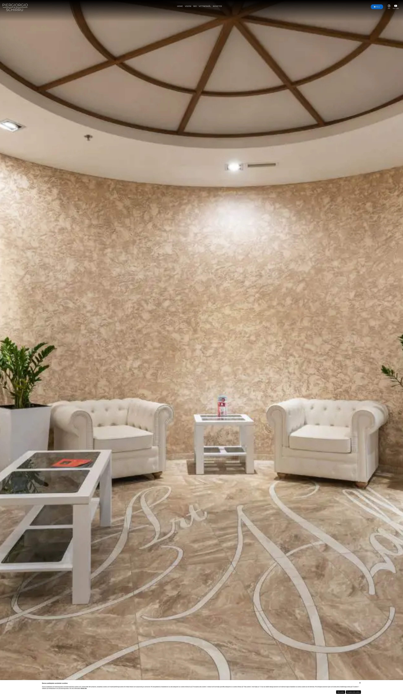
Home (180, 6)
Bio (195, 6)
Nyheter (217, 6)
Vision (188, 6)
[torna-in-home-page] (15, 6)
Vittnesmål (205, 6)
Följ (377, 7)
